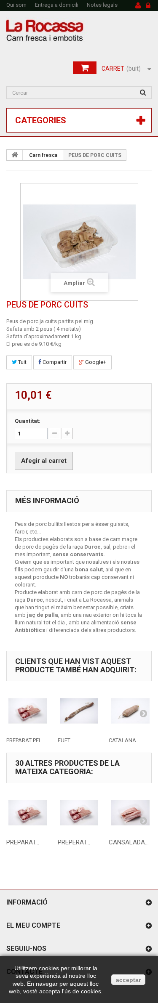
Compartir (54, 362)
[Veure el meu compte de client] (138, 6)
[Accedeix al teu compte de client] (148, 6)
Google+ (95, 362)
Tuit (22, 362)
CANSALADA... (129, 842)
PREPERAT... (74, 842)
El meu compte (33, 925)
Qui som (16, 5)
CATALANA (122, 740)
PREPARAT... (22, 842)
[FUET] (79, 711)
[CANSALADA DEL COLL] (130, 812)
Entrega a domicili (56, 5)
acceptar (128, 979)
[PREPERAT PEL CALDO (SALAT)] (79, 812)
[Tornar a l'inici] (15, 155)
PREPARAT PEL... (26, 740)
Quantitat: (27, 421)
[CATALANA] (130, 711)
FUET (64, 740)
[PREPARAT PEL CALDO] (27, 711)
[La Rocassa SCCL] (79, 30)
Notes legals (102, 5)
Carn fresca (43, 155)
